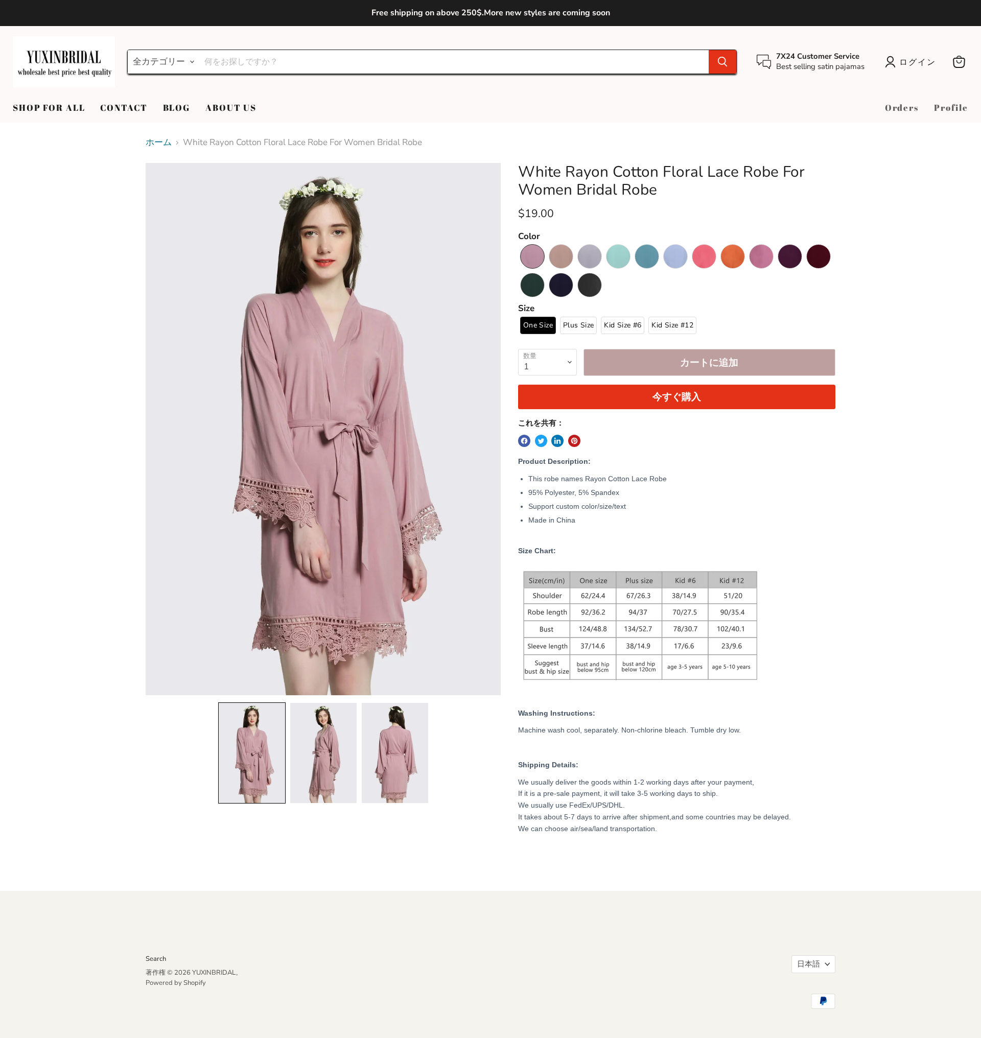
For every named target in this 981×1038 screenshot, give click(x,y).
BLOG (176, 107)
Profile (951, 107)
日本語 (808, 964)
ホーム (159, 142)
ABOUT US (230, 107)
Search (156, 958)
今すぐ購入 (676, 397)
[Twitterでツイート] (541, 441)
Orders (902, 107)
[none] (252, 753)
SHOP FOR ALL (49, 107)
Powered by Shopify (176, 982)
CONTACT (123, 107)
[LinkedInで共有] (557, 441)
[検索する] (722, 62)
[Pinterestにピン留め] (574, 441)
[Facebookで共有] (524, 441)
